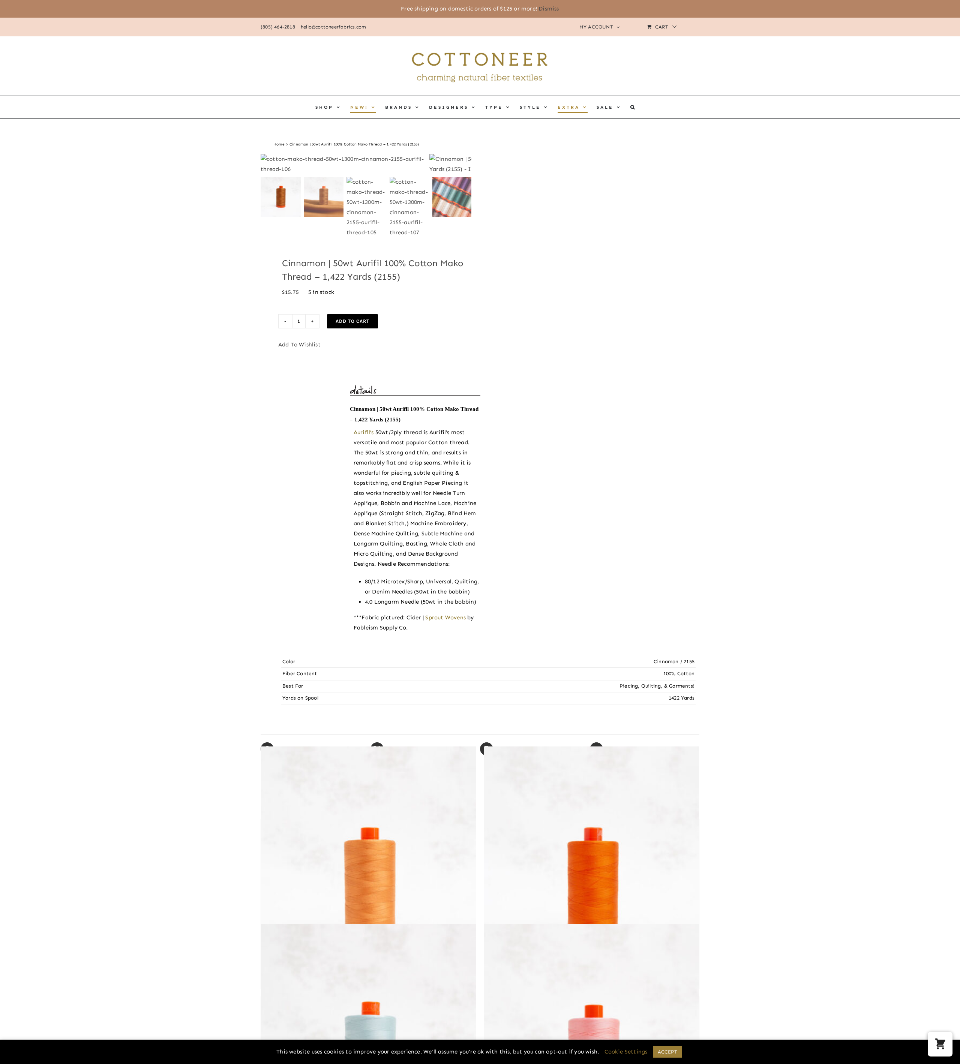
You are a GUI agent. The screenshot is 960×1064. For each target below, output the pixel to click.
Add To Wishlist (299, 344)
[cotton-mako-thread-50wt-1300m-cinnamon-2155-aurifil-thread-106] (345, 164)
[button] (633, 107)
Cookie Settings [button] (626, 1051)
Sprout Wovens (445, 617)
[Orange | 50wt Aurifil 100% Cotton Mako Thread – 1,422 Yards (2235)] (591, 887)
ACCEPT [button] (667, 1052)
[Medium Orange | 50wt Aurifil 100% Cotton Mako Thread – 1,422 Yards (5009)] (368, 887)
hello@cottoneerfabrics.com (333, 27)
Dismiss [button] (548, 8)
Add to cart (352, 321)
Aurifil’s (364, 432)
